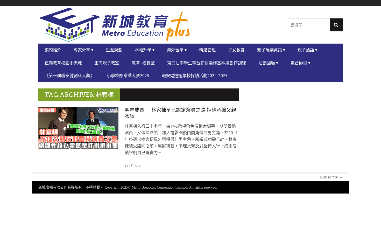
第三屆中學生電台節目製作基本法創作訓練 (206, 62)
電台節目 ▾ (300, 62)
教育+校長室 (143, 62)
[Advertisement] (297, 131)
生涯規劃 (114, 49)
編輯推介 (53, 49)
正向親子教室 (106, 62)
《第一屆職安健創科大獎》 (69, 75)
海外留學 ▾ (177, 49)
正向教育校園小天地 (63, 62)
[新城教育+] (114, 25)
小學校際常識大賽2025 (128, 75)
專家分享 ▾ (83, 49)
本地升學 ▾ (144, 49)
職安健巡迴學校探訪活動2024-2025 (195, 75)
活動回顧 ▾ (268, 62)
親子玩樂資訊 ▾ (271, 49)
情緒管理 (207, 49)
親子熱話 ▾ (307, 49)
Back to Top (329, 177)
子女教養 (236, 49)
